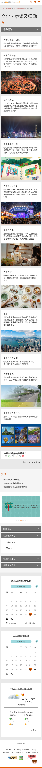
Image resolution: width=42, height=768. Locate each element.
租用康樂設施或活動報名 (13, 483)
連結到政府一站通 (8, 752)
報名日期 (12, 623)
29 (35, 614)
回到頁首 (20, 744)
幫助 (33, 750)
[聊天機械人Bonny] (33, 760)
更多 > (9, 548)
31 (12, 619)
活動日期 (31, 623)
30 (7, 619)
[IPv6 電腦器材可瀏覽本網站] (21, 758)
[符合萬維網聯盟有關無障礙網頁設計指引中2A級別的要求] (12, 757)
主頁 (2, 8)
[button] (31, 2)
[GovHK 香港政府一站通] (10, 2)
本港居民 (9, 8)
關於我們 (8, 750)
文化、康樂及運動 (19, 8)
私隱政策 (35, 752)
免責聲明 (27, 752)
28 (30, 614)
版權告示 (19, 752)
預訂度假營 (10, 542)
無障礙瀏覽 (25, 750)
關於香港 (16, 750)
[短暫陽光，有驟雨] (13, 698)
